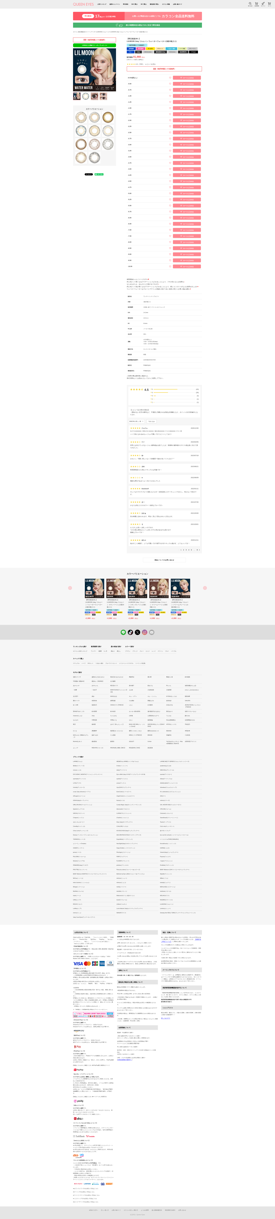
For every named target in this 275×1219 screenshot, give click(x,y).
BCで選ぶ (144, 4)
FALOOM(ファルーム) (79, 856)
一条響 (75, 690)
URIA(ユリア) (77, 900)
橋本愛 (94, 724)
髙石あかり (169, 711)
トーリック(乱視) (140, 663)
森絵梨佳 (94, 741)
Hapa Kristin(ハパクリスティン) (126, 848)
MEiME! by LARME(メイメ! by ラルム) (128, 761)
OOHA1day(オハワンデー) (80, 800)
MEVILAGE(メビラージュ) (167, 887)
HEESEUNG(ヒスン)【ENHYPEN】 (156, 725)
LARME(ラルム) (77, 761)
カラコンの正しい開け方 (131, 1210)
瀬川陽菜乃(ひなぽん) (154, 711)
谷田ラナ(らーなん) (190, 711)
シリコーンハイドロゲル (126, 663)
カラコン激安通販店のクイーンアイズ (84, 32)
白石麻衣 (150, 705)
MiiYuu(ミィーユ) (78, 878)
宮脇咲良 (168, 735)
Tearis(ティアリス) (165, 822)
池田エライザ (77, 677)
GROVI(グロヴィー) (78, 813)
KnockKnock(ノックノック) (168, 843)
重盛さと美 (169, 677)
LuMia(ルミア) (77, 908)
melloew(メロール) (165, 891)
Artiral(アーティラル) (166, 779)
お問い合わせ (182, 1210)
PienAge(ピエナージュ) (123, 852)
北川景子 (75, 696)
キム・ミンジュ (152, 696)
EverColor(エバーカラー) (124, 791)
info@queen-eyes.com (134, 953)
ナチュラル (76, 663)
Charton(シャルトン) (123, 817)
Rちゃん (168, 685)
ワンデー (93, 651)
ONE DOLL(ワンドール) (167, 770)
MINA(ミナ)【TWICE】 (135, 735)
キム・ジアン (133, 696)
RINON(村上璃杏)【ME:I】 (118, 748)
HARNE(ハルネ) (164, 848)
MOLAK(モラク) (164, 895)
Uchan (149, 741)
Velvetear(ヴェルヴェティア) (168, 787)
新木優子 (131, 685)
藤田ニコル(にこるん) (135, 731)
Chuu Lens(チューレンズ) (80, 830)
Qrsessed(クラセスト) (123, 809)
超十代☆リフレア (165, 830)
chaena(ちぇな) (77, 715)
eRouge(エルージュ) (79, 796)
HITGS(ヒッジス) (171, 724)
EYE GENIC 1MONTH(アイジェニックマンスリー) (87, 774)
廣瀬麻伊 (94, 731)
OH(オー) (162, 796)
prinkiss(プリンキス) (122, 865)
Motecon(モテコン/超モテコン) (125, 895)
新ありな (150, 685)
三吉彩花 (187, 735)
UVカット (90, 663)
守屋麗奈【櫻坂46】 (79, 681)
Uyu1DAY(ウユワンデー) (124, 787)
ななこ (131, 720)
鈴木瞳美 (187, 677)
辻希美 (131, 715)
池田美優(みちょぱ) (190, 685)
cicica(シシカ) (77, 770)
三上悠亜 (112, 735)
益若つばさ (95, 735)
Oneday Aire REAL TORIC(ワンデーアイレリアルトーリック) (178, 913)
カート (269, 5)
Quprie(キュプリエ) (78, 809)
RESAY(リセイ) (77, 904)
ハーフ (84, 663)
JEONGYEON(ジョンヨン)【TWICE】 (192, 706)
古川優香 (112, 681)
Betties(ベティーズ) (78, 766)
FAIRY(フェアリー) (122, 856)
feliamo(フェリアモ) (79, 861)
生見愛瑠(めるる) (190, 720)
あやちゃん (95, 685)
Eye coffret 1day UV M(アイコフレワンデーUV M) (131, 774)
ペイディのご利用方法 (100, 1096)
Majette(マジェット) (166, 874)
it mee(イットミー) (122, 766)
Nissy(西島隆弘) (171, 720)
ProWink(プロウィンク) (167, 865)
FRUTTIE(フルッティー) (80, 869)
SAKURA (187, 700)
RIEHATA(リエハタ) (97, 748)
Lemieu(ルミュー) (165, 908)
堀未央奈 (168, 731)
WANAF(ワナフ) (121, 913)
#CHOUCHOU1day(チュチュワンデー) (128, 830)
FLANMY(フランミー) (123, 861)
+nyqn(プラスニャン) (166, 861)
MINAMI (150, 735)
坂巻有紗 (168, 700)
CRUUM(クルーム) (165, 809)
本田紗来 (187, 731)
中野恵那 (94, 720)
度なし (119, 651)
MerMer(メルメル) (78, 891)
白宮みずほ (169, 705)
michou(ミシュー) (122, 878)
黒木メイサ (76, 700)
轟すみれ (187, 715)
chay (93, 715)
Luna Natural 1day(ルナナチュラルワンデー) (129, 908)
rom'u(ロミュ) (77, 913)
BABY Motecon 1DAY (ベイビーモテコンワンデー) (174, 869)
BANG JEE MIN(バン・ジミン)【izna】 (137, 725)
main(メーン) (77, 895)
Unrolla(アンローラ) (79, 787)
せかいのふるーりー (79, 822)
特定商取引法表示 (170, 1210)
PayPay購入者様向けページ (102, 1065)
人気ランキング (101, 4)
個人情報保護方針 (157, 1210)
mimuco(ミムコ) (121, 882)
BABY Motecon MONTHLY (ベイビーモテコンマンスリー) (89, 874)
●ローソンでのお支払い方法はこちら (83, 1192)
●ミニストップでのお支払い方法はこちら (85, 1198)
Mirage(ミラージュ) (78, 887)
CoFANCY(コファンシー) (124, 813)
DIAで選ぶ (134, 4)
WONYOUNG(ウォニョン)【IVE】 (118, 691)
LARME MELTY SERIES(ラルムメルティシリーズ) (174, 761)
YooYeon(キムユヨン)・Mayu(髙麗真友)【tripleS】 (174, 742)
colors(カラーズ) (165, 800)
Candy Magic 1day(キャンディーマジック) (129, 804)
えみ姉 (131, 690)
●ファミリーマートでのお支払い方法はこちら (86, 1195)
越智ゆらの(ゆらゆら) (98, 677)
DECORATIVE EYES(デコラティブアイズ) (129, 835)
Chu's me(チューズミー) (167, 826)
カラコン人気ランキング (80, 651)
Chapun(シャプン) (78, 817)
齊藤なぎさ (151, 700)
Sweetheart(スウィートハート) (169, 817)
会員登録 (257, 5)
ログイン (263, 5)
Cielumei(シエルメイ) (166, 813)
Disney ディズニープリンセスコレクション (85, 835)
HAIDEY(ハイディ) (78, 848)
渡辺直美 (150, 748)
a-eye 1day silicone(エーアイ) (81, 791)
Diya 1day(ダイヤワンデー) (124, 822)
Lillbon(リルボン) (122, 904)
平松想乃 (187, 724)
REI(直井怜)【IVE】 (135, 748)
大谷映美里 (151, 690)
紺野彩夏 (112, 700)
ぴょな (75, 731)
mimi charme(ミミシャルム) (81, 882)
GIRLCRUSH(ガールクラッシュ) (82, 804)
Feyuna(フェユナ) (165, 856)
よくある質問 (145, 1210)
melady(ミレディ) (165, 882)
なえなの (75, 720)
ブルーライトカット (111, 663)
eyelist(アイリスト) (122, 779)
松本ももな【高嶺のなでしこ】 (81, 736)
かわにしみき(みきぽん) (192, 690)
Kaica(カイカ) (121, 800)
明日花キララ (114, 685)
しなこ (131, 705)
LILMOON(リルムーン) (102, 32)
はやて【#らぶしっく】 (117, 724)
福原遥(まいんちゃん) (116, 731)
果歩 (93, 696)
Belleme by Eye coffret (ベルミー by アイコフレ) (130, 874)
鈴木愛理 (94, 711)
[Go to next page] (199, 550)
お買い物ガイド (177, 4)
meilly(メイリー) (121, 887)
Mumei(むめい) (77, 741)
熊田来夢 (187, 696)
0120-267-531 (128, 949)
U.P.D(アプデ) (77, 783)
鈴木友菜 (112, 711)
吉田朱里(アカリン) (190, 741)
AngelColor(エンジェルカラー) (125, 796)
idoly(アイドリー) (122, 770)
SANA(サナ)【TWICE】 (117, 705)
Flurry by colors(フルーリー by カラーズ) (128, 869)
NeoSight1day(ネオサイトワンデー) (127, 843)
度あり (113, 651)
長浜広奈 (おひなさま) (116, 677)
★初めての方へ (93, 1210)
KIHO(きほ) (113, 696)
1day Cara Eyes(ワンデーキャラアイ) (84, 917)
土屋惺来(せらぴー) (153, 715)
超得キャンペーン (115, 4)
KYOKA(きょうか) (171, 696)
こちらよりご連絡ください (144, 943)
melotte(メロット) (122, 891)
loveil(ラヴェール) (122, 900)
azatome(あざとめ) (165, 766)
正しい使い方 (105, 1210)
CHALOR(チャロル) (122, 826)
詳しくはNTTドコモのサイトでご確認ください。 (87, 1114)
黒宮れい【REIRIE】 (98, 681)
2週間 (100, 651)
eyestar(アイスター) (166, 774)
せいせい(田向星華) (134, 711)
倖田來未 (94, 700)
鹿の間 (149, 677)
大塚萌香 (168, 690)
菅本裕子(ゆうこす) (78, 711)
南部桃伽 (150, 720)
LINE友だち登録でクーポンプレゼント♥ (94, 45)
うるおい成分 (99, 663)
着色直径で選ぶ (154, 4)
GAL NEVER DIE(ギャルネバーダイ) (170, 804)
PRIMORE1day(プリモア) (80, 865)
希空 (74, 724)
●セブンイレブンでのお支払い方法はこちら (85, 1188)
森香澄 (112, 741)
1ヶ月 (105, 651)
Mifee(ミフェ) (164, 878)
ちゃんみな (113, 715)
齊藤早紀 (131, 677)
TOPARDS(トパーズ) (79, 839)
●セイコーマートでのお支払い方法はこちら (85, 1202)
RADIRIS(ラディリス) (166, 900)
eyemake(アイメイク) (79, 779)
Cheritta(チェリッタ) (79, 826)
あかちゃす (76, 685)
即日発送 (125, 4)
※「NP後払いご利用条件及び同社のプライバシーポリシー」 (90, 1009)
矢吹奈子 (131, 741)
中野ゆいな (113, 720)
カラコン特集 (166, 4)
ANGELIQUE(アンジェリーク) (168, 783)
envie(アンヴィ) (121, 783)
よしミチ (75, 748)
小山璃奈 (131, 700)
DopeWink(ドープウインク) (125, 839)
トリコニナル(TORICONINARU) (169, 839)
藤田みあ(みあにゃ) (153, 731)
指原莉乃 (94, 705)
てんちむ (168, 715)
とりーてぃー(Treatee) (79, 843)
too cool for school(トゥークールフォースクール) (174, 835)
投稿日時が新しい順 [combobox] (135, 421)
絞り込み (250, 5)
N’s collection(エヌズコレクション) (170, 791)
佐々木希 (75, 705)
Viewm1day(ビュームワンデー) (169, 852)
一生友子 (94, 690)
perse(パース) (77, 852)
